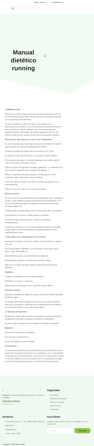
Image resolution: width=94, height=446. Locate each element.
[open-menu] (89, 20)
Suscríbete (82, 431)
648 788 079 (7, 404)
